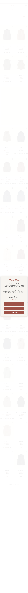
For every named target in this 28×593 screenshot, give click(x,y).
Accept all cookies (14, 312)
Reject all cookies (14, 308)
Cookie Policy (14, 299)
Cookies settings (14, 304)
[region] (14, 296)
